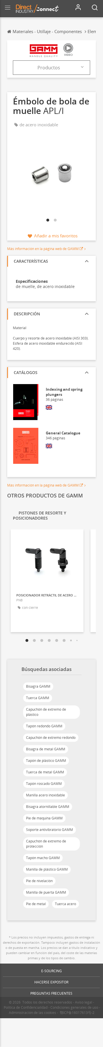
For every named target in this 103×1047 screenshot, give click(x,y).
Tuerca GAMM (37, 697)
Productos (48, 67)
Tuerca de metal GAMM (45, 772)
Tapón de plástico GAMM (46, 760)
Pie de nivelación (39, 880)
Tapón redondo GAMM (44, 726)
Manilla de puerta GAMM (46, 892)
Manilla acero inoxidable (45, 795)
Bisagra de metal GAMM (45, 749)
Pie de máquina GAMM (44, 818)
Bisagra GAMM (38, 686)
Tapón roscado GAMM (44, 783)
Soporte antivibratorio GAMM (49, 829)
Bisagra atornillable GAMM (47, 806)
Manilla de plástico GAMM (47, 869)
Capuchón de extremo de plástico (46, 712)
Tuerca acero (65, 903)
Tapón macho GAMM (43, 857)
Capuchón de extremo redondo (51, 737)
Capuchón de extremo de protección (46, 844)
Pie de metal (36, 903)
